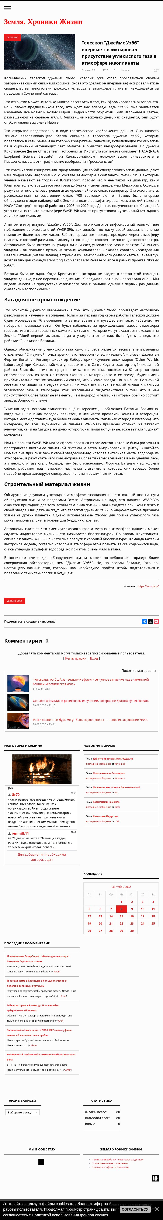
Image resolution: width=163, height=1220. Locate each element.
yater (117, 806)
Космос (125, 70)
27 (100, 931)
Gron (57, 971)
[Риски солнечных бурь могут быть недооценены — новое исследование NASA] (18, 729)
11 (153, 909)
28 (111, 931)
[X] (150, 621)
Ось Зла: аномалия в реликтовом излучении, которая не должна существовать (91, 701)
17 (142, 916)
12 (89, 916)
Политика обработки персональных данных (117, 1159)
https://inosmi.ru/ (148, 586)
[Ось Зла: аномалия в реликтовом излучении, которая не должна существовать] (18, 710)
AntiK (68, 1069)
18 (153, 916)
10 (142, 909)
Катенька (120, 763)
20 (100, 923)
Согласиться (135, 1209)
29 (121, 931)
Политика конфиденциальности (110, 1167)
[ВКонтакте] (144, 621)
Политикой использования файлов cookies (70, 1215)
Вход (94, 658)
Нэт (116, 792)
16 (132, 916)
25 (153, 923)
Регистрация (75, 658)
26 (89, 931)
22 (121, 923)
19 (89, 923)
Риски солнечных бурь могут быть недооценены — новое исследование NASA (90, 720)
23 (132, 923)
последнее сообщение (98, 763)
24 (142, 923)
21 (111, 923)
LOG (117, 821)
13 (100, 916)
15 (121, 916)
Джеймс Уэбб (14, 600)
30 (132, 931)
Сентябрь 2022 (121, 887)
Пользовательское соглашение (110, 1163)
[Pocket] (156, 621)
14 (111, 916)
